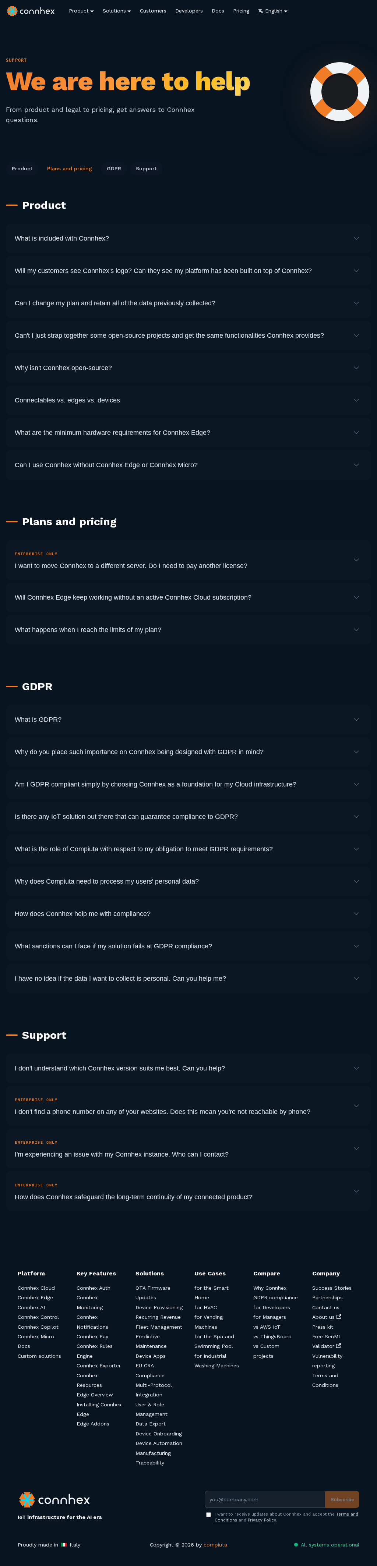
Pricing (241, 11)
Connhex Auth (93, 1288)
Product (79, 11)
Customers (153, 11)
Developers (189, 11)
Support (146, 168)
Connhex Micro (36, 1336)
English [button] (273, 11)
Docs (218, 11)
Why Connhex (269, 1288)
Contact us (325, 1307)
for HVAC (205, 1307)
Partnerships (327, 1297)
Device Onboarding (158, 1434)
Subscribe (342, 1499)
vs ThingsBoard (272, 1336)
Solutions (114, 11)
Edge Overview (95, 1395)
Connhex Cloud (36, 1288)
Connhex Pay (92, 1336)
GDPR (114, 168)
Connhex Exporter (99, 1365)
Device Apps (150, 1356)
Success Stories (332, 1288)
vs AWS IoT (267, 1327)
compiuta (215, 1545)
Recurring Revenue (158, 1317)
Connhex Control (38, 1317)
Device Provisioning (159, 1307)
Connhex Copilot (38, 1327)
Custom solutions (39, 1356)
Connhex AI (31, 1307)
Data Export (150, 1424)
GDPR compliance (275, 1297)
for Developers (271, 1307)
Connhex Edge (35, 1297)
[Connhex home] (60, 1500)
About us (323, 1317)
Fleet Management (158, 1327)
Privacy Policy (262, 1520)
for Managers (269, 1317)
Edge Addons (93, 1424)
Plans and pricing (69, 168)
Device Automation (158, 1443)
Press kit (322, 1327)
